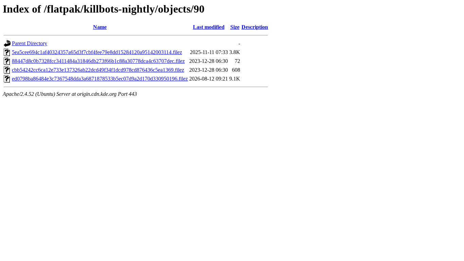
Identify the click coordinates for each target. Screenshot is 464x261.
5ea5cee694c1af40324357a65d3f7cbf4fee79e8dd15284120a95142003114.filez (97, 52)
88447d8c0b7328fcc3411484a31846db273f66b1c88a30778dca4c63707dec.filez (98, 61)
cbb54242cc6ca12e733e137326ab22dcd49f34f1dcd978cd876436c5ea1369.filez (98, 70)
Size (234, 27)
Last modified (209, 27)
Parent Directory (29, 43)
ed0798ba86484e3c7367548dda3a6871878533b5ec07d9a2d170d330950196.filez (100, 79)
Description (255, 27)
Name (100, 27)
